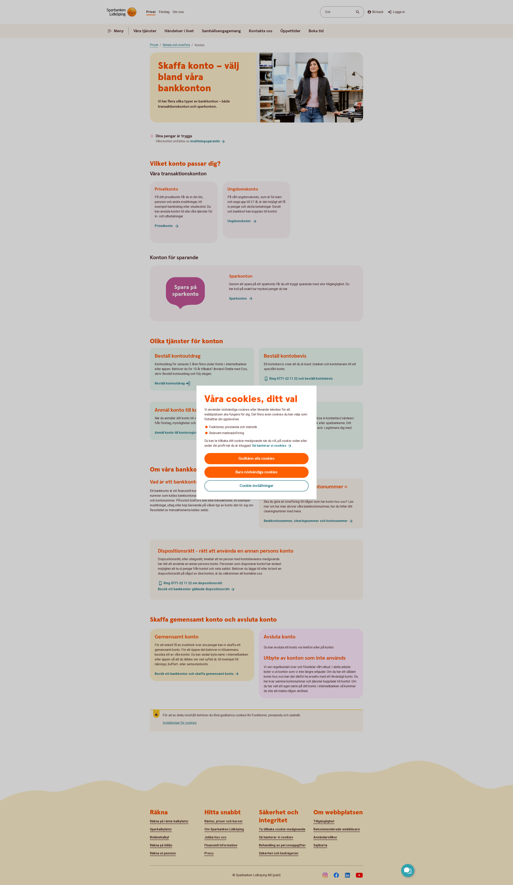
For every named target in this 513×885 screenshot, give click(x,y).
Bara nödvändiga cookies (256, 472)
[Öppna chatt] (407, 870)
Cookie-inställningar (257, 485)
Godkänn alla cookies (256, 458)
